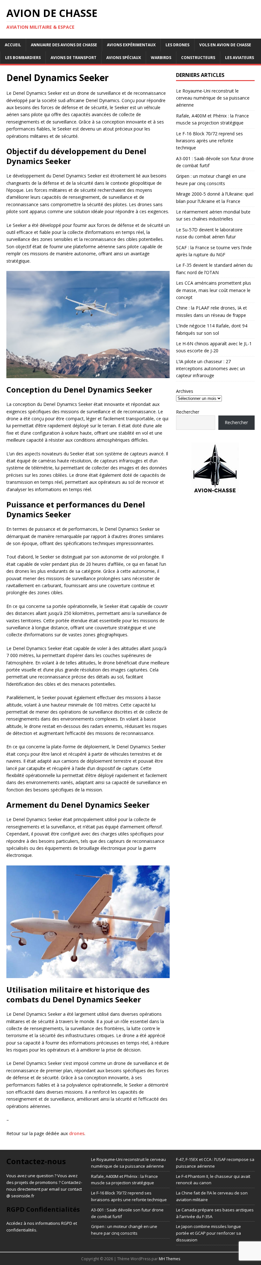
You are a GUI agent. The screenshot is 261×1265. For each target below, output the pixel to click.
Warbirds (161, 57)
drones (76, 1133)
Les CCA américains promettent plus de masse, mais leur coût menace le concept (213, 290)
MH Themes (169, 1258)
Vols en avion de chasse (225, 45)
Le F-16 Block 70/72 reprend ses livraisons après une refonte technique (209, 141)
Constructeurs (198, 57)
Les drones (177, 45)
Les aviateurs (239, 57)
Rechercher (187, 412)
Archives (184, 391)
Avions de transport (73, 57)
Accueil (13, 45)
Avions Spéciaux (123, 57)
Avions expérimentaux (131, 45)
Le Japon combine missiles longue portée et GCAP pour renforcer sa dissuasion (208, 1233)
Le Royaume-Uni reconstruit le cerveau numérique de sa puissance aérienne (213, 98)
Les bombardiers (23, 57)
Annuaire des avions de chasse (64, 45)
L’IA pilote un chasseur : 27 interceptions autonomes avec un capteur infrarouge (210, 368)
